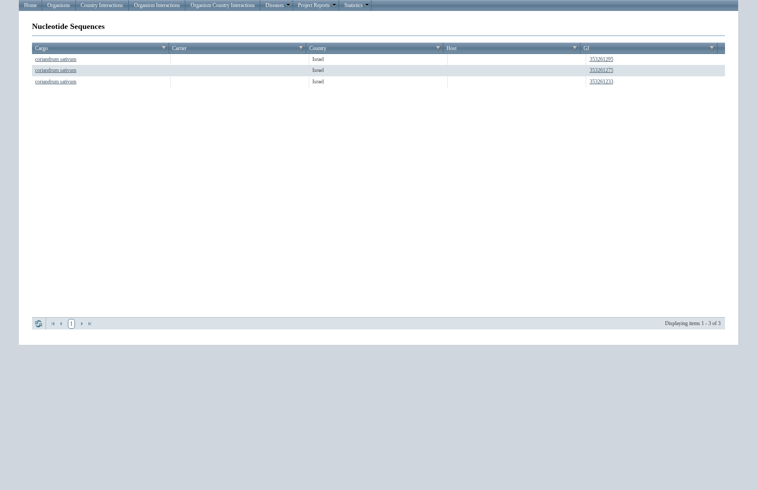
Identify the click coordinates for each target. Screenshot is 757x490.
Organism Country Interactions (223, 5)
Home (30, 5)
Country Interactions (102, 5)
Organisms (58, 5)
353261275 (601, 70)
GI (586, 48)
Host (451, 48)
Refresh (38, 323)
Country (317, 48)
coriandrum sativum (55, 59)
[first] (53, 324)
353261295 (601, 59)
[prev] (61, 324)
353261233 (601, 82)
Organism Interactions (157, 5)
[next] (82, 324)
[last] (90, 324)
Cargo (41, 48)
